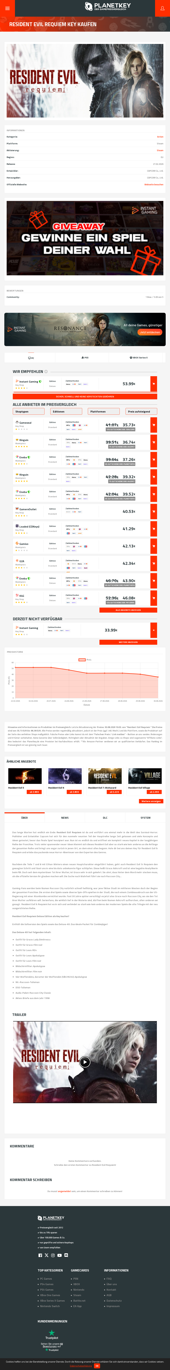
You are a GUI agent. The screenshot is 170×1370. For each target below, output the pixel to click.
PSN (75, 1278)
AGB (109, 1295)
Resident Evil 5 (16, 788)
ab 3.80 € (74, 792)
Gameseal (25, 422)
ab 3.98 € (34, 792)
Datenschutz (114, 1300)
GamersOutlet (28, 509)
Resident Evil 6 (56, 788)
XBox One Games (50, 1295)
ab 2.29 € (154, 792)
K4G (21, 595)
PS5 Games (46, 1289)
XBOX (76, 1284)
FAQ (109, 1278)
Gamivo (23, 543)
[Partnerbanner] (85, 238)
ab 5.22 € (114, 792)
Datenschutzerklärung (81, 1366)
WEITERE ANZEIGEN (128, 642)
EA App (77, 1306)
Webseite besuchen (153, 184)
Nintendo (78, 1289)
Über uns (112, 1284)
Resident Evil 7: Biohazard (102, 788)
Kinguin (23, 439)
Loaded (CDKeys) (29, 526)
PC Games (46, 1278)
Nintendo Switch (50, 1306)
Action (160, 136)
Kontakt (111, 1289)
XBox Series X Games (52, 1300)
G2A (21, 560)
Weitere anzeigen (151, 801)
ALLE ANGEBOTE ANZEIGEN (128, 610)
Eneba (23, 457)
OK (97, 1366)
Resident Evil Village (139, 788)
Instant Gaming (29, 381)
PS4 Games (46, 1284)
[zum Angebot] (153, 384)
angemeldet (64, 1191)
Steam (160, 150)
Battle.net (79, 1300)
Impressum (113, 1306)
